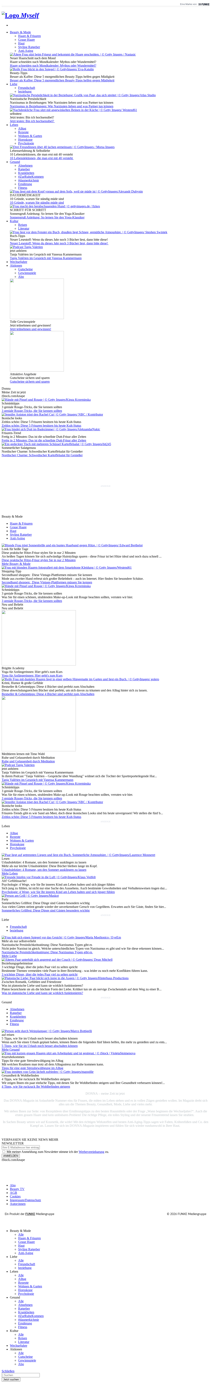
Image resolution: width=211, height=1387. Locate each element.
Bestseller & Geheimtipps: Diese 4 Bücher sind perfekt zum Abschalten (48, 694)
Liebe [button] (13, 84)
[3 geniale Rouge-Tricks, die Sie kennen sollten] (46, 586)
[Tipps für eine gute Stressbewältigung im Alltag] (68, 1053)
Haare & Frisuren (29, 36)
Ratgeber (24, 169)
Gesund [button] (15, 162)
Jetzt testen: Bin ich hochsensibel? (32, 121)
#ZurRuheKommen (31, 176)
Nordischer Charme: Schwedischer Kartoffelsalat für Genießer (42, 455)
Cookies (15, 1196)
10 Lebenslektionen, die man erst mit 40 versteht (42, 158)
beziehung (25, 91)
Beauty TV (17, 1189)
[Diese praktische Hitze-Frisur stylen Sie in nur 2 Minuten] (72, 545)
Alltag (22, 128)
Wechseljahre (18, 262)
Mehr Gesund (11, 1049)
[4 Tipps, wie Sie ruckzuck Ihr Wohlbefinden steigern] (48, 1071)
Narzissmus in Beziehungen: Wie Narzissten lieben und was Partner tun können (61, 106)
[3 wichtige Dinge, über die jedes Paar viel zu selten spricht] (57, 959)
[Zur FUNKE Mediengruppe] (203, 4)
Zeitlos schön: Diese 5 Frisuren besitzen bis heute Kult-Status (41, 425)
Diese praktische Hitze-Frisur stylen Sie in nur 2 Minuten (39, 560)
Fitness (22, 187)
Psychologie (26, 143)
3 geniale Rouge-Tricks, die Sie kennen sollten (32, 410)
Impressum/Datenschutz (25, 1200)
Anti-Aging (25, 50)
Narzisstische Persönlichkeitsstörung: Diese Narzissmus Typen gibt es (47, 952)
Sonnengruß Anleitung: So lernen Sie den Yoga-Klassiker (47, 217)
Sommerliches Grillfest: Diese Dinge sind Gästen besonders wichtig (46, 910)
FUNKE (30, 1214)
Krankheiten (26, 173)
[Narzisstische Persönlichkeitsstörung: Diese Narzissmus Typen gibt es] (61, 937)
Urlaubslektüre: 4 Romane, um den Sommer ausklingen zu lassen (44, 869)
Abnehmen (25, 165)
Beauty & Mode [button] (20, 32)
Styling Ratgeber (29, 47)
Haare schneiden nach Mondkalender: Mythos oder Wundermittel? (53, 65)
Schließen (8, 1371)
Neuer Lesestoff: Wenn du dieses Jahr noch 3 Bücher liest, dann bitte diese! (59, 243)
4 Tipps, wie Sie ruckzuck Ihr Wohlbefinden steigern (36, 1086)
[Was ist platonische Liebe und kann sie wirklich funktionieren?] (65, 978)
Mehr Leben (10, 873)
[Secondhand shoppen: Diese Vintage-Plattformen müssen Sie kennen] (67, 567)
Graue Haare (26, 39)
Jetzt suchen (11, 1379)
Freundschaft (26, 87)
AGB (13, 1192)
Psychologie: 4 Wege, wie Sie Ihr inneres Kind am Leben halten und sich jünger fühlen (58, 892)
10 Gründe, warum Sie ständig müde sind (37, 202)
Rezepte (23, 132)
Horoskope (25, 139)
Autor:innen (18, 1204)
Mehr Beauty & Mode (16, 564)
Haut (21, 43)
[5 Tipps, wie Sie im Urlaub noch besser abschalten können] (47, 1031)
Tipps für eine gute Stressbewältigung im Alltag (32, 1068)
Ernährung (25, 184)
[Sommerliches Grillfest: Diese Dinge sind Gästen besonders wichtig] (30, 895)
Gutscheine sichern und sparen (30, 381)
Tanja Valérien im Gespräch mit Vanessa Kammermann (46, 258)
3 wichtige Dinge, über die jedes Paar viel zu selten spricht (39, 974)
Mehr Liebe (9, 956)
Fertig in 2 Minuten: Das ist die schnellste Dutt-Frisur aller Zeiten (44, 440)
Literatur (23, 228)
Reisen (22, 225)
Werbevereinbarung (91, 1152)
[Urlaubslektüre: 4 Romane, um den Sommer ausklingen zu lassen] (78, 855)
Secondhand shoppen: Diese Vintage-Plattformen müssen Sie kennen (47, 582)
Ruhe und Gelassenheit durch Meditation (28, 761)
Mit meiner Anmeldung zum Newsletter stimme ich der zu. (57, 1152)
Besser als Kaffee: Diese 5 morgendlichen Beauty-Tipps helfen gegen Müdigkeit (62, 80)
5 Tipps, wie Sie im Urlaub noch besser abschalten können (40, 1046)
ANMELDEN (10, 1155)
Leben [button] (14, 125)
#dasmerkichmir (28, 180)
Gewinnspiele (27, 273)
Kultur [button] (14, 221)
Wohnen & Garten (30, 136)
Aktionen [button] (16, 265)
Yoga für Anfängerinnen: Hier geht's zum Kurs (32, 675)
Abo (21, 276)
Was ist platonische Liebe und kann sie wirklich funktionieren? (42, 993)
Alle (21, 1234)
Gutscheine (25, 269)
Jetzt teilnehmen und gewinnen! (30, 329)
